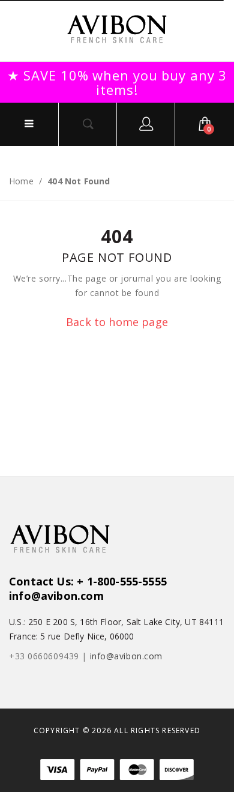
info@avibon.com (126, 656)
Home (21, 181)
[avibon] (117, 29)
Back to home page (117, 322)
